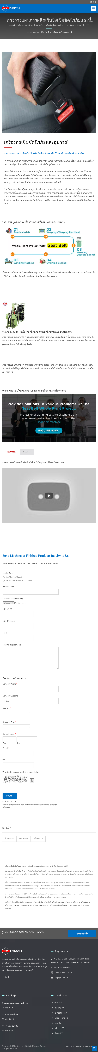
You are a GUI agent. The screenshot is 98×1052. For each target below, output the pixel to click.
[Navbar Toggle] (93, 8)
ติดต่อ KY (58, 1033)
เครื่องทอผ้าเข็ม (38, 902)
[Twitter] (6, 977)
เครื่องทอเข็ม (23, 839)
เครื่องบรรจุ (76, 902)
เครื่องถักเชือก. (72, 905)
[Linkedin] (9, 977)
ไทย (94, 2)
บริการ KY (59, 1028)
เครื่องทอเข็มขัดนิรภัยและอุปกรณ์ (59, 32)
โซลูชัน (57, 1023)
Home (28, 32)
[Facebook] (3, 977)
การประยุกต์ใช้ (38, 32)
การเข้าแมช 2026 (10, 1026)
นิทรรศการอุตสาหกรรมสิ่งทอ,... (16, 1003)
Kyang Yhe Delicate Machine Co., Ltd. (31, 1046)
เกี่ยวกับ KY (59, 1008)
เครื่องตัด (53, 905)
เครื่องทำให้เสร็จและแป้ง (41, 905)
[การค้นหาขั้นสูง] (94, 1048)
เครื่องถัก (54, 902)
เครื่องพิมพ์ (47, 902)
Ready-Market (90, 1046)
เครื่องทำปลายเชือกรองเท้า (23, 905)
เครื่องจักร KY (60, 1013)
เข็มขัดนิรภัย (9, 839)
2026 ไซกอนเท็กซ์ (10, 1014)
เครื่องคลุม (68, 902)
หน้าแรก (58, 1003)
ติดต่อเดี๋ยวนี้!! (82, 934)
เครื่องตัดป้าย (9, 905)
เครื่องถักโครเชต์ (61, 905)
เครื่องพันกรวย (85, 902)
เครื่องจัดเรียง (38, 839)
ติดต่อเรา (8, 908)
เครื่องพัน (61, 902)
